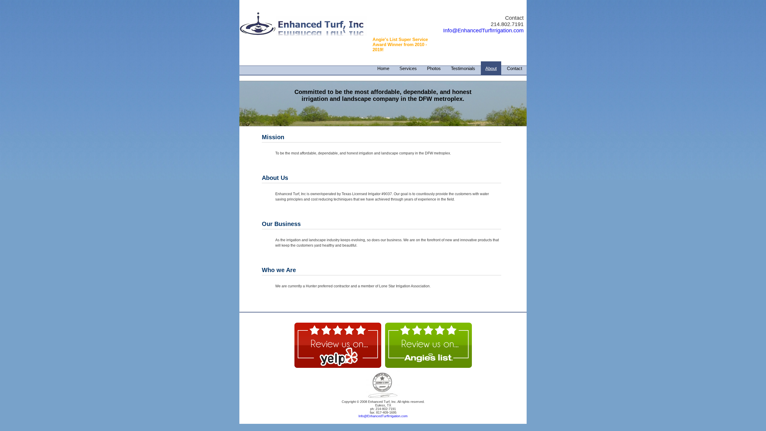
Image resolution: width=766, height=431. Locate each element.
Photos (434, 68)
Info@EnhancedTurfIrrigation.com (483, 31)
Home (383, 68)
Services (408, 68)
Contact (514, 68)
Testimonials (463, 68)
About (491, 68)
